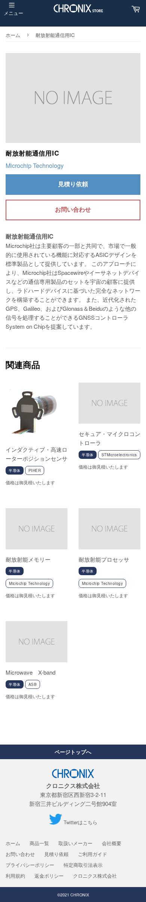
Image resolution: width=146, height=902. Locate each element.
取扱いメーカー (75, 843)
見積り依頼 (73, 184)
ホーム (13, 35)
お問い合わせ (73, 209)
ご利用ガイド (92, 853)
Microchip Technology (35, 165)
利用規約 (15, 875)
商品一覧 (39, 843)
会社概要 (111, 843)
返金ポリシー (49, 875)
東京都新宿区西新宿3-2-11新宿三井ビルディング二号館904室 (73, 795)
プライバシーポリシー (30, 864)
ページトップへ (73, 751)
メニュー (13, 13)
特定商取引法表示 (83, 864)
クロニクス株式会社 (95, 875)
